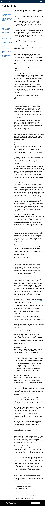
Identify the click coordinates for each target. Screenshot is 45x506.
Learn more (25, 502)
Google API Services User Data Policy (35, 300)
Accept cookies (35, 502)
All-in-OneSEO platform (13, 1)
